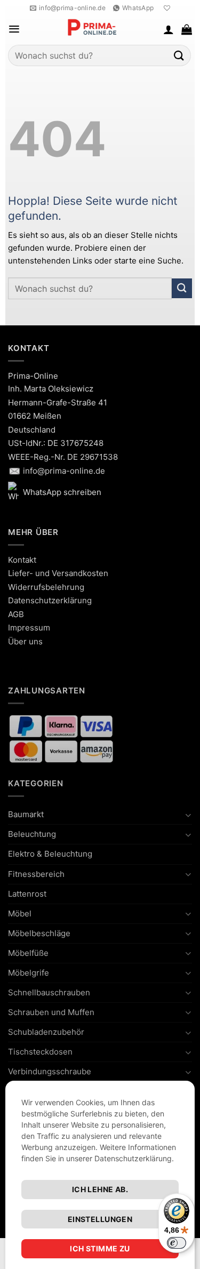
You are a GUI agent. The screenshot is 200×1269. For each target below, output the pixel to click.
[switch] (176, 1243)
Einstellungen (100, 1219)
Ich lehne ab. (100, 1189)
